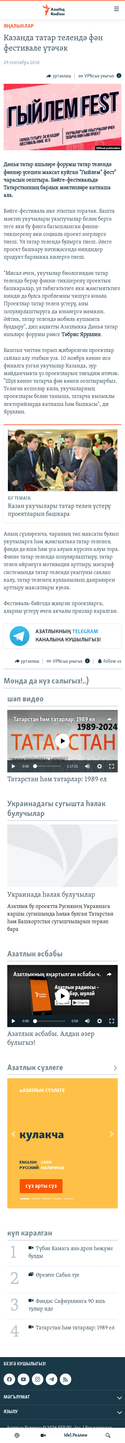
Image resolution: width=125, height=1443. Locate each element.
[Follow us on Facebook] (9, 1379)
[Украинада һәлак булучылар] (62, 855)
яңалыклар (19, 26)
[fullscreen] (112, 766)
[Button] (58, 76)
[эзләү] (108, 1435)
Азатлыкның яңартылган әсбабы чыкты (63, 975)
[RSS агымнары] (65, 1379)
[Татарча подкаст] (17, 1435)
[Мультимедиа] (43, 1435)
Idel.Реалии (75, 1435)
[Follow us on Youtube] (23, 1379)
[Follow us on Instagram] (37, 1379)
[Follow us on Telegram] (51, 1379)
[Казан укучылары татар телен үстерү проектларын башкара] (62, 460)
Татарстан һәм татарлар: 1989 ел (54, 720)
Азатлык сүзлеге (35, 1068)
